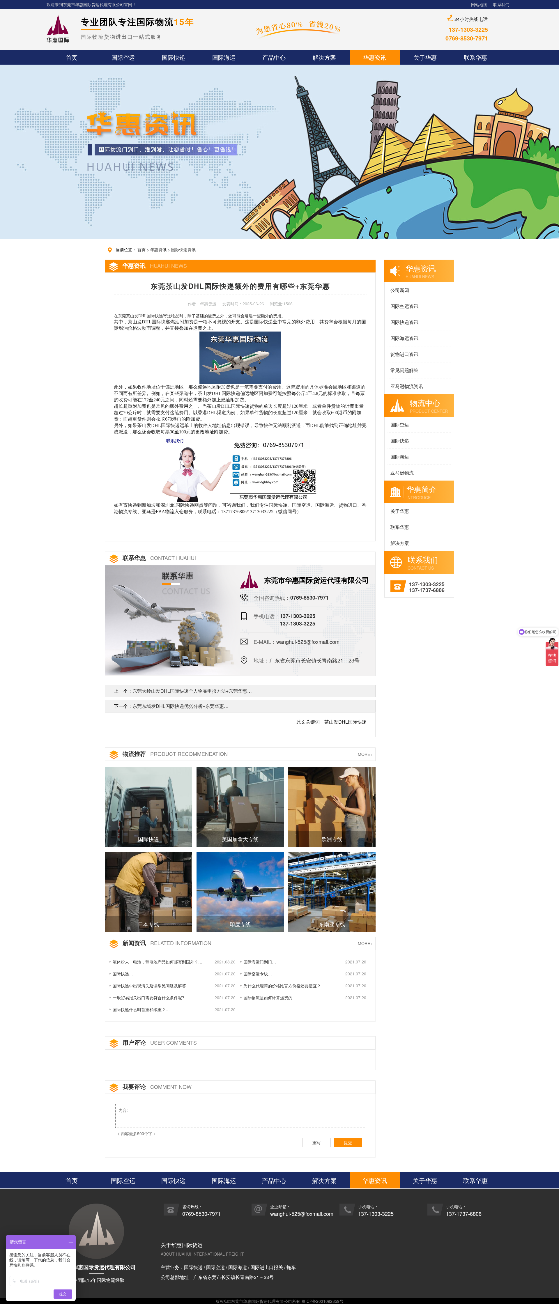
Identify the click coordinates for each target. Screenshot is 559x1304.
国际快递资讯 (183, 249)
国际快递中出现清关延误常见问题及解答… (151, 985)
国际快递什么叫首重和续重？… (141, 1009)
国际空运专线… (257, 974)
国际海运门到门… (259, 962)
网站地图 (479, 4)
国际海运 (399, 456)
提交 (348, 1142)
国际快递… (123, 974)
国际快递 (399, 440)
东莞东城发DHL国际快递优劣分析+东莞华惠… (180, 706)
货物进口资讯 (404, 354)
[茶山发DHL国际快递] (240, 468)
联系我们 (501, 4)
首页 (141, 249)
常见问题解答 (404, 370)
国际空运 (399, 424)
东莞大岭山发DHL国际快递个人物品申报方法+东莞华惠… (192, 691)
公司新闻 (399, 290)
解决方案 (399, 543)
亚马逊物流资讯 (406, 386)
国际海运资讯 (404, 338)
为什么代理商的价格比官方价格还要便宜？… (284, 985)
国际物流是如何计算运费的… (269, 997)
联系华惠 (399, 527)
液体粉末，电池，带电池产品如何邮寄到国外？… (157, 962)
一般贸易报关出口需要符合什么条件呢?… (150, 997)
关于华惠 (399, 511)
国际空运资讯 (404, 306)
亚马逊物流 (402, 472)
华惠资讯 (158, 249)
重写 (316, 1142)
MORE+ (365, 754)
